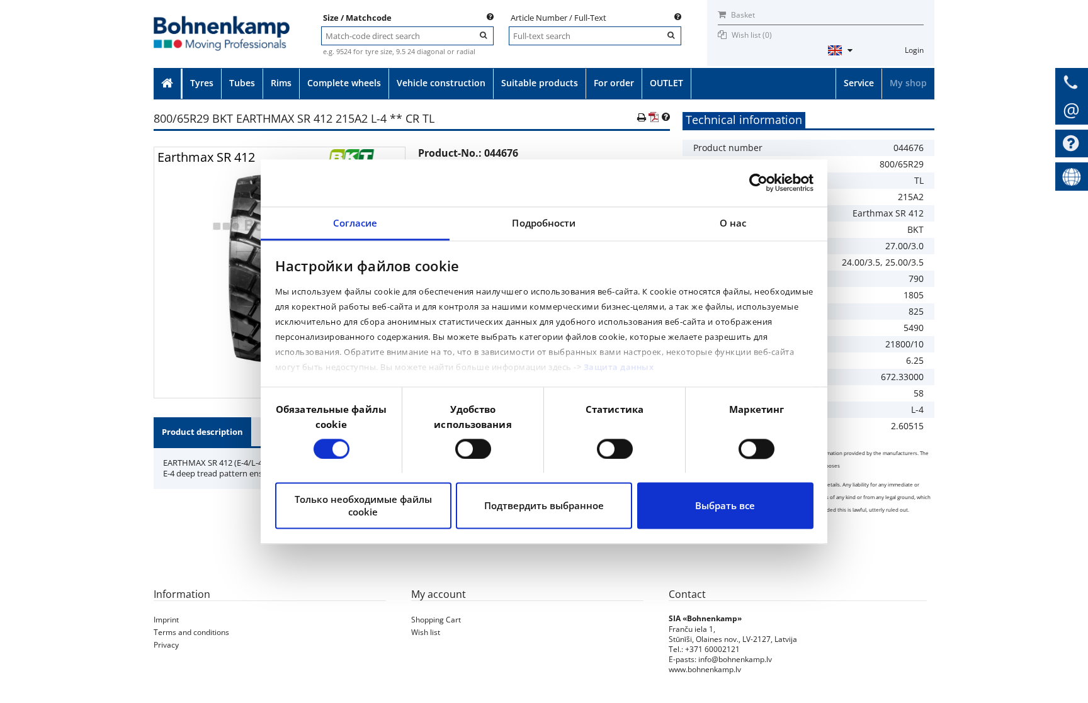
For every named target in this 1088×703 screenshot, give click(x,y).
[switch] (473, 449)
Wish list (425, 632)
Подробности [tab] (543, 223)
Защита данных (619, 367)
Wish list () (752, 35)
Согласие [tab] (355, 223)
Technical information (744, 119)
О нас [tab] (733, 223)
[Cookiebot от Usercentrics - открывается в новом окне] (758, 182)
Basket (742, 14)
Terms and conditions (191, 632)
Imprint (166, 619)
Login (914, 50)
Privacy (166, 644)
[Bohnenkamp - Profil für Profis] (222, 19)
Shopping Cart (436, 619)
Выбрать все (725, 506)
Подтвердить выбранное (544, 506)
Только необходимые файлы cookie (363, 506)
